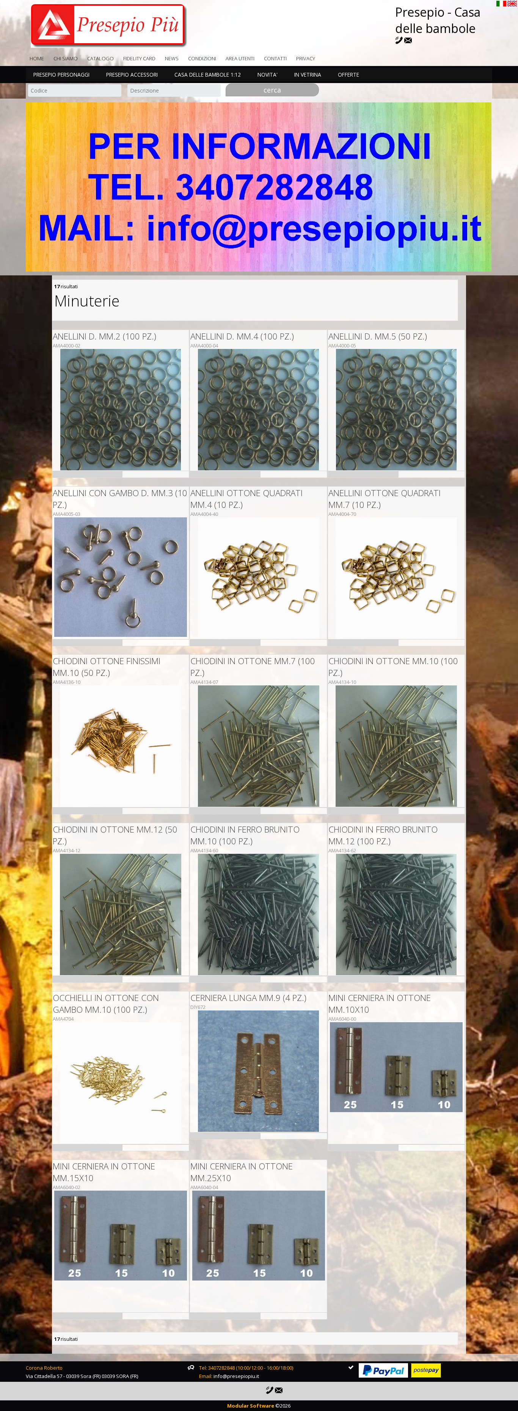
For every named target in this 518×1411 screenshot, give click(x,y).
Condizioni (202, 58)
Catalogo (100, 58)
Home (37, 58)
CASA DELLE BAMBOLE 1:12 (207, 74)
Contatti (275, 58)
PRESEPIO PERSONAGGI (61, 74)
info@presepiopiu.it (236, 1376)
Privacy (305, 58)
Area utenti (240, 58)
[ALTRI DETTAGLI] (121, 409)
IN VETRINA (307, 74)
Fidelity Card (139, 58)
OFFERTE (348, 74)
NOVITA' (267, 74)
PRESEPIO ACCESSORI (132, 74)
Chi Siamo (65, 58)
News (172, 58)
